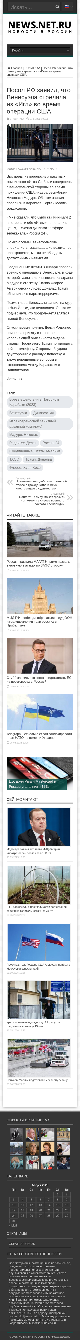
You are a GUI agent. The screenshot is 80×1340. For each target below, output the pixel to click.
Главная (16, 68)
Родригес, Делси (22, 443)
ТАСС (14, 459)
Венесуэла (18, 413)
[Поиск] (57, 6)
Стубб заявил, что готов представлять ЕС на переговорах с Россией (39, 679)
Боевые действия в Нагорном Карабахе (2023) (34, 402)
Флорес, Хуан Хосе (25, 467)
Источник (14, 379)
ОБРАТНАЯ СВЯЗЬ (22, 1244)
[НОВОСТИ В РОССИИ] (40, 31)
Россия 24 (51, 443)
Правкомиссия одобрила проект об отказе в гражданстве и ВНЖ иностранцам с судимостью (41, 483)
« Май (13, 1225)
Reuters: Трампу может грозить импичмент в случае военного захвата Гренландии (41, 499)
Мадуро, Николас (23, 435)
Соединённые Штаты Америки (34, 451)
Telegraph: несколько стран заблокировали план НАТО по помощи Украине (39, 736)
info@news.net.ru (29, 1316)
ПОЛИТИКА (32, 68)
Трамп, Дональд (38, 459)
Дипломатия (43, 413)
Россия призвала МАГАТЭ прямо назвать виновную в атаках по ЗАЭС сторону (38, 563)
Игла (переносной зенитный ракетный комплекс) (32, 423)
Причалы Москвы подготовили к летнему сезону (37, 1080)
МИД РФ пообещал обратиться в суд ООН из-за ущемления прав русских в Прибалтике (39, 621)
